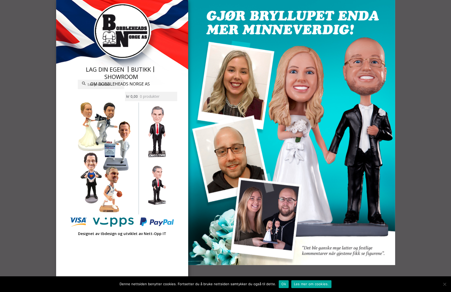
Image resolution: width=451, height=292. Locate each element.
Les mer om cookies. (311, 284)
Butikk (141, 69)
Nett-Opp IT (155, 233)
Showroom (121, 76)
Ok (283, 284)
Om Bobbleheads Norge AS (120, 84)
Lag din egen (105, 69)
